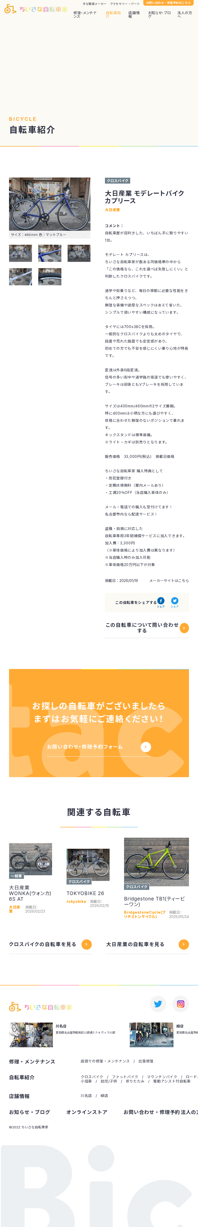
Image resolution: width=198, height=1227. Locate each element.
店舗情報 (134, 14)
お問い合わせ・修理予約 (151, 1112)
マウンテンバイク (162, 1077)
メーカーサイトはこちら (169, 580)
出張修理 (146, 1061)
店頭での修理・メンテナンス (105, 1061)
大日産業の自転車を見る (135, 944)
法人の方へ (184, 14)
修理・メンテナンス (85, 14)
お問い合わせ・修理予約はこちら (168, 3)
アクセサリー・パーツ (125, 4)
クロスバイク (92, 1077)
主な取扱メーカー (94, 4)
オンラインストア (87, 1112)
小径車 (86, 1081)
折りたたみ (135, 1081)
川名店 (86, 1096)
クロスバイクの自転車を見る (43, 944)
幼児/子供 (109, 1081)
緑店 (104, 1096)
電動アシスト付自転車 (172, 1081)
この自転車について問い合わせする (142, 628)
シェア (161, 606)
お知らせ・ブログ (159, 14)
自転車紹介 (113, 14)
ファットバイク (125, 1077)
